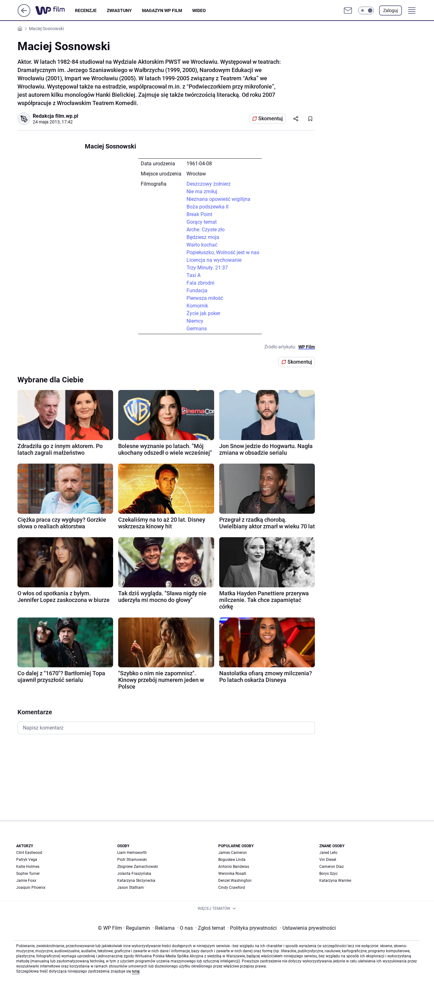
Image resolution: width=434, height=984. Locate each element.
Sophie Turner (28, 873)
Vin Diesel (327, 859)
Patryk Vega (26, 859)
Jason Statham (130, 887)
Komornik (197, 306)
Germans (196, 329)
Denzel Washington (235, 880)
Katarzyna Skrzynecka (136, 880)
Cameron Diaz (331, 866)
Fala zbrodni (200, 283)
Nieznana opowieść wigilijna (218, 199)
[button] (366, 10)
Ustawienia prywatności (308, 928)
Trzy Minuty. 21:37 (207, 268)
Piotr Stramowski (132, 859)
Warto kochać (201, 245)
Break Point (199, 214)
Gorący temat (201, 222)
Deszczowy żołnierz (208, 184)
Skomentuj (270, 119)
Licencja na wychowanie (213, 260)
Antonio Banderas (233, 866)
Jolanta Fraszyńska (134, 873)
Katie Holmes (27, 866)
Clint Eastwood (29, 852)
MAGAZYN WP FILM (162, 10)
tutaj (135, 971)
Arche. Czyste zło (205, 230)
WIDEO (199, 10)
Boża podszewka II (207, 207)
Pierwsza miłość (204, 298)
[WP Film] (55, 10)
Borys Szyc (328, 873)
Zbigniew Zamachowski (137, 866)
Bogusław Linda (232, 859)
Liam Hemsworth (132, 852)
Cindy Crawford (231, 887)
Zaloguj (390, 10)
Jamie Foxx (26, 880)
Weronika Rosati (232, 873)
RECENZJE (86, 10)
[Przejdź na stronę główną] (24, 15)
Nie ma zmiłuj (201, 191)
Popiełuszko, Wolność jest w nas (222, 252)
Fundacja (196, 290)
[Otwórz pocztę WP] (348, 10)
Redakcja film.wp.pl (55, 116)
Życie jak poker (203, 313)
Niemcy (194, 321)
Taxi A (193, 275)
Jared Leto (328, 852)
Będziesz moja (202, 237)
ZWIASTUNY (119, 10)
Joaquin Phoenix (30, 887)
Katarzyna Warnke (335, 880)
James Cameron (232, 852)
